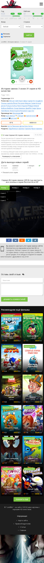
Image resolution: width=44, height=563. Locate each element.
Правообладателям (22, 524)
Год (2, 11)
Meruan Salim (14, 101)
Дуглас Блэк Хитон (26, 126)
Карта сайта (23, 520)
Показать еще (22, 499)
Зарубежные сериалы (16, 129)
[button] (9, 172)
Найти (29, 35)
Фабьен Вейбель (7, 108)
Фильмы (6, 34)
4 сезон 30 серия (4, 167)
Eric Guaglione (38, 101)
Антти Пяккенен (13, 126)
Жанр (3, 22)
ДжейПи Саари (31, 108)
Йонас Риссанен (19, 103)
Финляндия (17, 113)
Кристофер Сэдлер (25, 101)
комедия (20, 116)
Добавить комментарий (14, 299)
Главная (23, 530)
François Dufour (11, 106)
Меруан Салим (30, 103)
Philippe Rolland (33, 106)
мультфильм (10, 116)
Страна (27, 22)
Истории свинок (13, 42)
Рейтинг (27, 11)
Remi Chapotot (22, 106)
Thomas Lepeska (7, 103)
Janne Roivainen (21, 111)
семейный (4, 118)
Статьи (23, 527)
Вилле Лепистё (10, 111)
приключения (31, 116)
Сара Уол (31, 111)
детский (14, 118)
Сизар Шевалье (19, 108)
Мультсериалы (36, 129)
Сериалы (6, 36)
